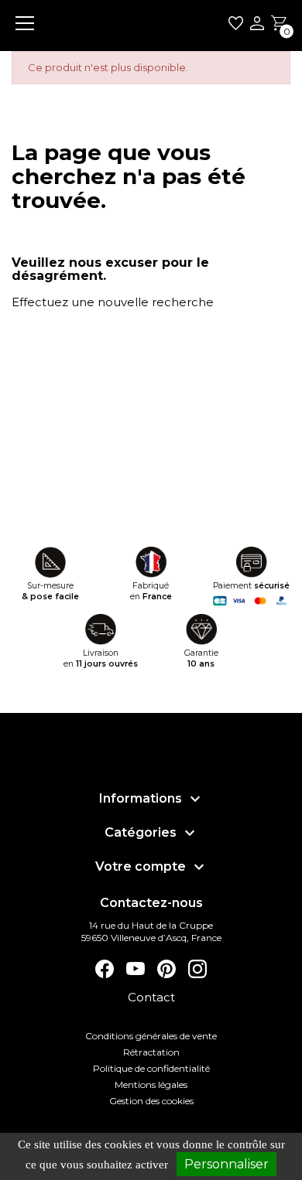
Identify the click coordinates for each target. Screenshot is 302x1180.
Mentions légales (151, 1084)
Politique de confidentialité (151, 1068)
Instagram (197, 969)
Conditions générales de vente (151, 1036)
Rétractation (151, 1052)
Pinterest (166, 969)
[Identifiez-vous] (257, 25)
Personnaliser (226, 1164)
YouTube (135, 969)
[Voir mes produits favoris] (235, 26)
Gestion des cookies (151, 1101)
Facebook (104, 969)
